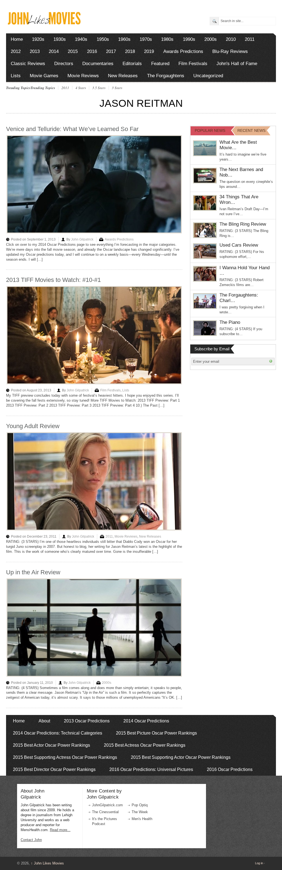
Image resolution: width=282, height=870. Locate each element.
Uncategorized (208, 75)
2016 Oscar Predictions (230, 769)
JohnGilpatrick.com (107, 805)
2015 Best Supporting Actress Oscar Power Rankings (65, 757)
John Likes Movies (47, 863)
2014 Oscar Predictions (146, 721)
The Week (140, 812)
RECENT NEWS (251, 130)
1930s (59, 39)
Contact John (31, 840)
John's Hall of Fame (236, 63)
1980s (167, 39)
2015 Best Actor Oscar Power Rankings (51, 745)
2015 (73, 51)
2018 (130, 51)
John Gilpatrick (82, 239)
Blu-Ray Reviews (230, 51)
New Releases (123, 75)
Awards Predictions (183, 51)
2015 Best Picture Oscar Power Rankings (156, 733)
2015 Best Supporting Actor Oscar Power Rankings (181, 757)
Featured (160, 63)
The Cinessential (105, 812)
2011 (249, 39)
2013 (35, 51)
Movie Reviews (83, 75)
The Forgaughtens (165, 75)
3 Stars (117, 88)
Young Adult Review (32, 426)
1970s (146, 39)
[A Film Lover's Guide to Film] (44, 23)
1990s (189, 39)
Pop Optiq (140, 805)
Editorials (132, 63)
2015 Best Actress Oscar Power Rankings (144, 745)
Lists (16, 75)
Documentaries (97, 63)
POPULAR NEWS (210, 130)
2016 (92, 51)
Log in (259, 863)
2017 (111, 51)
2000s (210, 39)
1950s (103, 39)
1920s (38, 39)
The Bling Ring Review (242, 224)
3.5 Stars (98, 88)
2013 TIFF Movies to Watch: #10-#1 (53, 279)
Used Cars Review (238, 245)
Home (17, 39)
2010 (231, 39)
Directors (63, 63)
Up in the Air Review (33, 572)
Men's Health (142, 819)
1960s (124, 39)
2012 (16, 51)
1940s (81, 39)
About (44, 721)
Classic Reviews (28, 63)
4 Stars (80, 88)
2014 (54, 51)
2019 (149, 51)
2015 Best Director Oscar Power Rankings (54, 769)
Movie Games (44, 75)
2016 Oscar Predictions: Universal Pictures (151, 769)
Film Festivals (192, 63)
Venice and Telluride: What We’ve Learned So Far (72, 129)
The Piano (229, 322)
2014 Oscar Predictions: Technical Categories (57, 733)
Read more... (60, 830)
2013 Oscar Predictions (87, 721)
